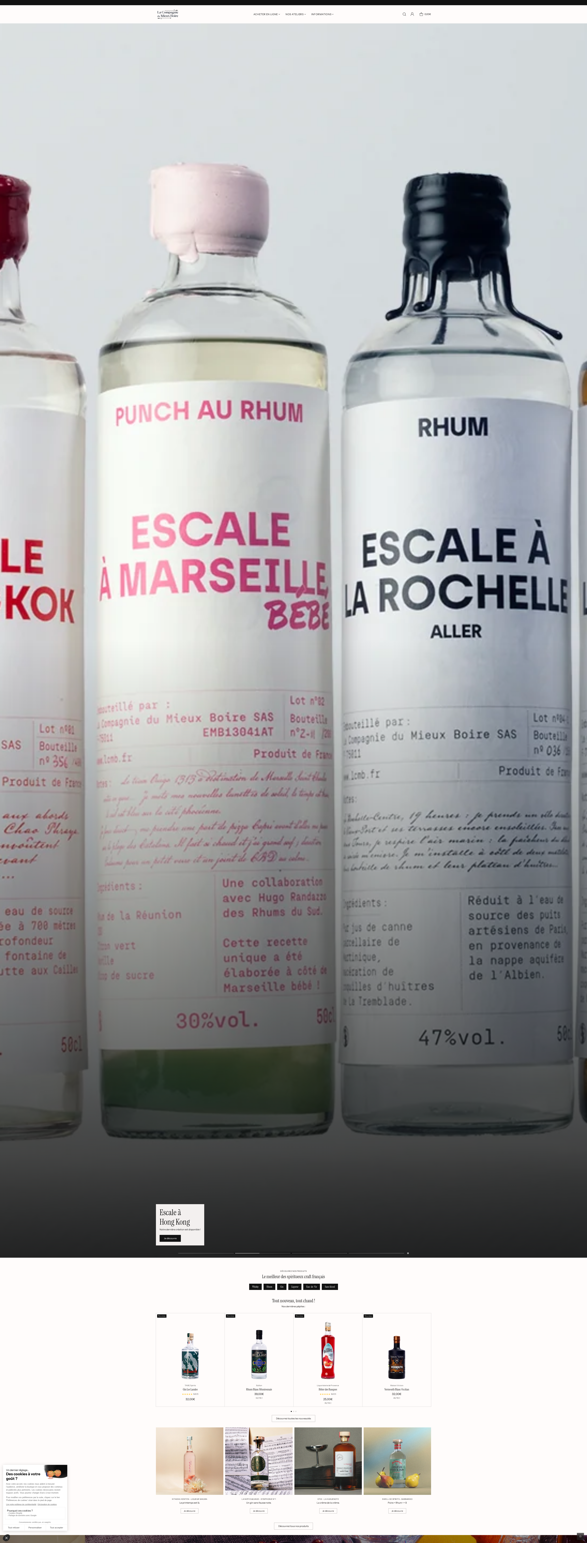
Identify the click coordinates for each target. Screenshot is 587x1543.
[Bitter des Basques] (328, 1347)
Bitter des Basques (328, 1389)
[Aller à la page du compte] (412, 14)
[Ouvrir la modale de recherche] (404, 14)
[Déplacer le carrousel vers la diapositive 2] (263, 1253)
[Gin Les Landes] (190, 1347)
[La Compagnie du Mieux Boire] (168, 14)
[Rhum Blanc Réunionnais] (259, 1347)
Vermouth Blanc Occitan (396, 1389)
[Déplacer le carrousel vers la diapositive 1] (206, 1253)
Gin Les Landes (190, 1389)
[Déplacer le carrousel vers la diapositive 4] (376, 1253)
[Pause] (408, 1253)
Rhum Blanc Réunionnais (259, 1389)
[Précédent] (156, 1359)
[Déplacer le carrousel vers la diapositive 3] (319, 1253)
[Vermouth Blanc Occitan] (396, 1347)
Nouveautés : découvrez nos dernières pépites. (293, 2)
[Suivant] (431, 1359)
